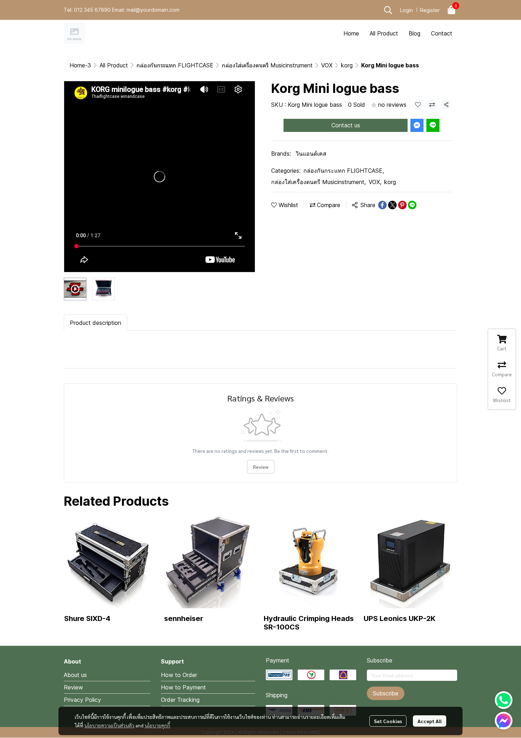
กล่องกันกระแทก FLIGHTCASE (174, 65)
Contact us (345, 125)
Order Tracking (180, 699)
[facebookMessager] (504, 721)
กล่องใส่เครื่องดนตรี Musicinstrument (267, 65)
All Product (114, 65)
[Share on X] (392, 205)
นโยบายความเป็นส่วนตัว (109, 725)
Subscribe (385, 693)
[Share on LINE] (412, 205)
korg (347, 65)
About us (75, 674)
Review (260, 467)
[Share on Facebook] (382, 205)
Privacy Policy (82, 699)
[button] (388, 10)
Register (430, 10)
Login (406, 10)
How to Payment (183, 687)
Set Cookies (388, 721)
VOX (326, 65)
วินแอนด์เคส (311, 153)
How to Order (179, 674)
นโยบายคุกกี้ (157, 725)
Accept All (430, 721)
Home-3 (80, 65)
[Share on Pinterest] (402, 205)
